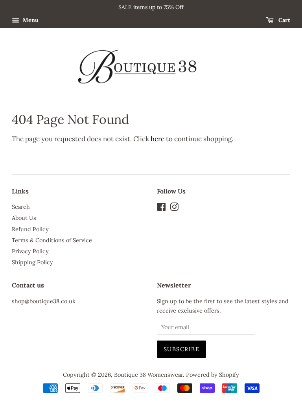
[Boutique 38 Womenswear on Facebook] (161, 208)
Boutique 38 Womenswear (148, 374)
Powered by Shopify (212, 374)
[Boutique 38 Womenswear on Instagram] (174, 208)
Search (21, 206)
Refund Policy (30, 229)
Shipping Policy (32, 262)
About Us (24, 217)
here (157, 138)
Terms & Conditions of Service (52, 240)
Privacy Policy (30, 251)
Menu (30, 20)
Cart (283, 20)
